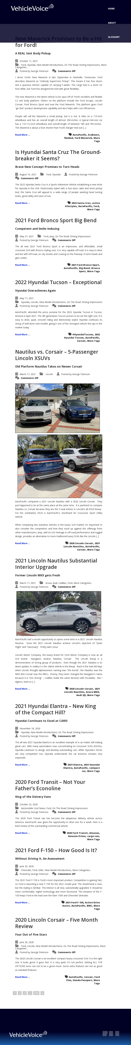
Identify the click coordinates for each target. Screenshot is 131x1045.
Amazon (94, 832)
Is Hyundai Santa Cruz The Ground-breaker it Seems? (58, 155)
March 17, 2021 (28, 374)
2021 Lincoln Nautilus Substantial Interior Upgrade (56, 563)
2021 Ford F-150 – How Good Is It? (56, 850)
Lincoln (34, 302)
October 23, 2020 (29, 804)
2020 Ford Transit (77, 832)
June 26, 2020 (27, 942)
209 (36, 993)
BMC (89, 905)
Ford (23, 64)
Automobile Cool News (33, 808)
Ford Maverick (83, 137)
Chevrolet (26, 870)
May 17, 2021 (27, 298)
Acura (48, 582)
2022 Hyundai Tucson (82, 336)
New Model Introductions (50, 64)
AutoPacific (79, 134)
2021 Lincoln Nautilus (82, 545)
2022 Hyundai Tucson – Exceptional (58, 282)
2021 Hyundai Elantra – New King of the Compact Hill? (55, 709)
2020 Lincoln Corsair (81, 543)
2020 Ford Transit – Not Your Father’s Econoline (50, 785)
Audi (55, 582)
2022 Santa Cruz (81, 203)
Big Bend (84, 268)
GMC (40, 870)
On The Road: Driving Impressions (82, 64)
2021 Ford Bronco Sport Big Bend (55, 220)
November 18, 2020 (30, 728)
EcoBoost (93, 134)
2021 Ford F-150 (74, 902)
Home (111, 8)
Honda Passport (82, 980)
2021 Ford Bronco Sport (85, 264)
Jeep (52, 236)
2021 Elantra (75, 764)
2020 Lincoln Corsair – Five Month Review (56, 923)
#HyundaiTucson (82, 334)
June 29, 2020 (27, 866)
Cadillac (62, 582)
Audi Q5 (81, 695)
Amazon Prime (77, 836)
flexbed (68, 137)
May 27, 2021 (27, 236)
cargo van (93, 836)
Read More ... (22, 134)
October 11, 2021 (29, 61)
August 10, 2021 (28, 174)
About (112, 22)
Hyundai (31, 64)
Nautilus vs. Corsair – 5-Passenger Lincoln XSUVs (56, 354)
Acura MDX (92, 691)
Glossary (113, 36)
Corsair (81, 340)
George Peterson (39, 71)
